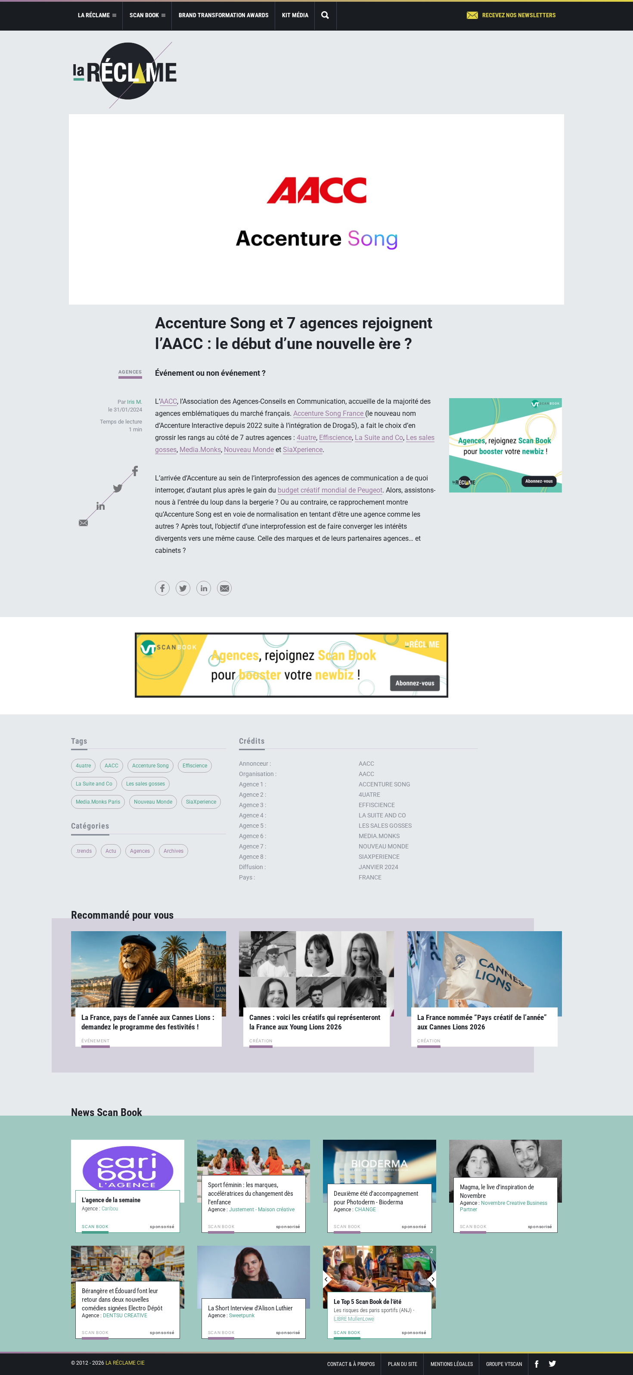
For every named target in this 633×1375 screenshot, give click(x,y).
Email (83, 522)
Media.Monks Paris (98, 802)
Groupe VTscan (504, 1364)
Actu (111, 851)
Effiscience (335, 437)
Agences (130, 372)
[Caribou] (127, 1171)
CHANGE (365, 1210)
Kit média (295, 15)
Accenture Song (150, 766)
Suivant (431, 1279)
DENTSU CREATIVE (125, 1316)
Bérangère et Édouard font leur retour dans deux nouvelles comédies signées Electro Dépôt (122, 1299)
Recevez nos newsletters (519, 15)
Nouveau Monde (249, 450)
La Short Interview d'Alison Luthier (250, 1308)
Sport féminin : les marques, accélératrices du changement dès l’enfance (250, 1193)
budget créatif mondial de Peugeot (330, 490)
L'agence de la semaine (111, 1200)
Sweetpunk (241, 1316)
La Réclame (125, 75)
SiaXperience (303, 450)
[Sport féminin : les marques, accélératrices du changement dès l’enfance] (253, 1171)
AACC (168, 401)
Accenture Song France (329, 413)
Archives (173, 851)
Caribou (110, 1208)
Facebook (134, 471)
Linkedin (100, 505)
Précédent (327, 1279)
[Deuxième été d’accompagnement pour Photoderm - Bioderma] (379, 1171)
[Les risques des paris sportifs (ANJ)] (379, 1277)
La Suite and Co (379, 437)
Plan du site (402, 1364)
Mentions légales (452, 1364)
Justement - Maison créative (262, 1210)
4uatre (306, 437)
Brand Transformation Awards (224, 15)
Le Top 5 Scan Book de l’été (367, 1302)
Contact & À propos (351, 1364)
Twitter (117, 488)
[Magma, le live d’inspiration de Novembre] (505, 1171)
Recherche (325, 16)
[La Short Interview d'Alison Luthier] (253, 1277)
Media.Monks (200, 450)
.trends (84, 851)
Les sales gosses (145, 784)
